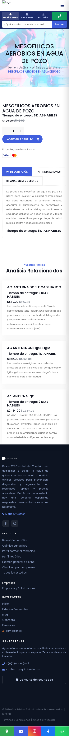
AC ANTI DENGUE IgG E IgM (28, 348)
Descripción (19, 172)
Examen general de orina (18, 562)
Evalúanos (8, 625)
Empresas (27, 17)
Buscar (59, 24)
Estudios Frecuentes (15, 609)
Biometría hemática (15, 540)
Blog (5, 614)
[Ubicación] (7, 731)
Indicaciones (51, 172)
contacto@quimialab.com (23, 669)
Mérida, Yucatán (15, 514)
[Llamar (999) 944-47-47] (59, 16)
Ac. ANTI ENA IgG (20, 396)
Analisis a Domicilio (24, 181)
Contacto (8, 620)
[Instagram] (34, 731)
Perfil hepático (11, 556)
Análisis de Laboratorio (46, 67)
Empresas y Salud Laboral (18, 588)
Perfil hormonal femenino (18, 551)
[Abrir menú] (62, 5)
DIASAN (6, 713)
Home (12, 67)
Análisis (24, 67)
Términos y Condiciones (16, 719)
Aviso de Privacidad (44, 719)
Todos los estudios (14, 572)
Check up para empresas (18, 567)
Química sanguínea (14, 546)
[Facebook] (48, 731)
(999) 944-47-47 (17, 664)
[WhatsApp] (62, 731)
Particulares (10, 17)
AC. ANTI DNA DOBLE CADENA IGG (34, 287)
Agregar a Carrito (20, 139)
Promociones (13, 631)
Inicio (5, 604)
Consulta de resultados (36, 680)
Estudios (43, 17)
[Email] (21, 731)
